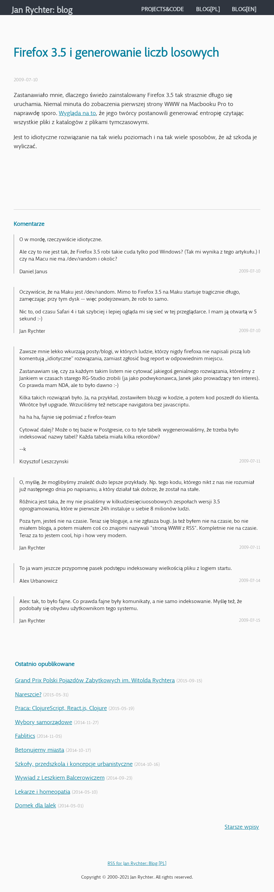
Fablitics (25, 734)
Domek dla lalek (35, 804)
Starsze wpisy (242, 825)
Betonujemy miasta (39, 748)
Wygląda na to (77, 111)
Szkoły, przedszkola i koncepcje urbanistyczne (74, 762)
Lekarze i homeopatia (42, 790)
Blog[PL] (208, 7)
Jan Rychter (32, 7)
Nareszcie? (28, 693)
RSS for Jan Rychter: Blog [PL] (137, 862)
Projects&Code (162, 7)
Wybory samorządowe (43, 720)
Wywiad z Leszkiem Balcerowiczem (60, 776)
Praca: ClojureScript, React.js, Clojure (61, 706)
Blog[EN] (244, 7)
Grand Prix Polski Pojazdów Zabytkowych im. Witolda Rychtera (95, 679)
